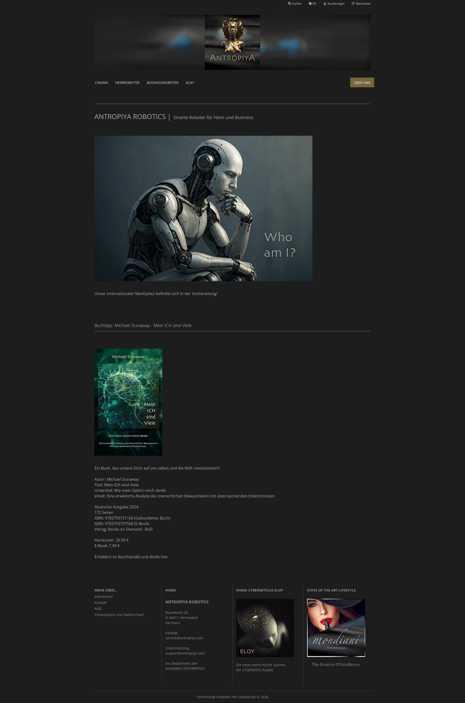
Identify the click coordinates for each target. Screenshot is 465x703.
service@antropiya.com (184, 638)
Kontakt (100, 602)
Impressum (103, 596)
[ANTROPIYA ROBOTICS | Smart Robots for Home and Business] (232, 42)
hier (164, 556)
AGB (97, 608)
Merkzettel (363, 3)
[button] (312, 3)
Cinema (101, 82)
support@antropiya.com (185, 653)
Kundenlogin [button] (335, 3)
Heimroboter (127, 82)
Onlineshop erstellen (214, 697)
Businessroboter (162, 82)
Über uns (362, 82)
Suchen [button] (296, 3)
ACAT (190, 82)
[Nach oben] (451, 696)
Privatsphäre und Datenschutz (119, 614)
